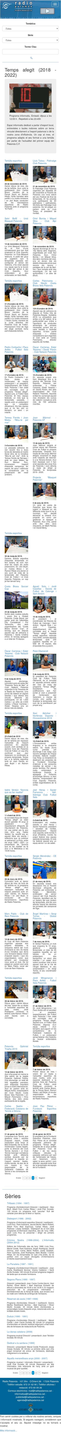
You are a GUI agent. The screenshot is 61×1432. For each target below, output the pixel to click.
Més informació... (8, 1430)
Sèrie (30, 35)
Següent (42, 1178)
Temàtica (30, 23)
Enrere (18, 1178)
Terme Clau (30, 46)
